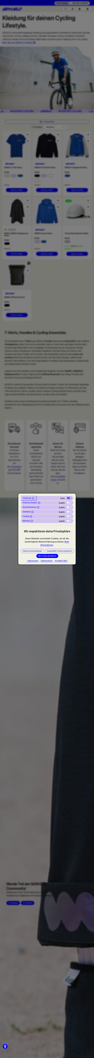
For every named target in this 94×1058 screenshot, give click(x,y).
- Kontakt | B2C (61, 560)
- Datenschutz (46, 560)
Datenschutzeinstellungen (32, 551)
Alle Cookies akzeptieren (47, 556)
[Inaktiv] (69, 503)
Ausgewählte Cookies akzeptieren (59, 551)
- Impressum (33, 560)
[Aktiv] (69, 498)
